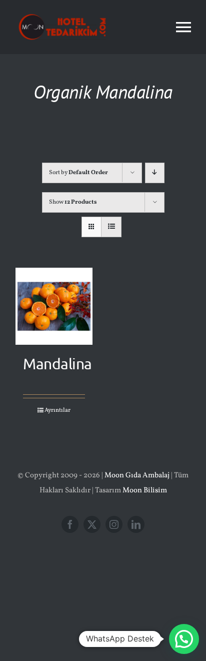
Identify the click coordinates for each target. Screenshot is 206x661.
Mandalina (57, 363)
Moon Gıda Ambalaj (137, 475)
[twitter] (92, 524)
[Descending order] (154, 173)
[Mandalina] (54, 306)
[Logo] (62, 11)
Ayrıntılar (57, 410)
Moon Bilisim (144, 490)
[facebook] (70, 524)
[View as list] (111, 227)
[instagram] (114, 524)
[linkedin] (136, 524)
